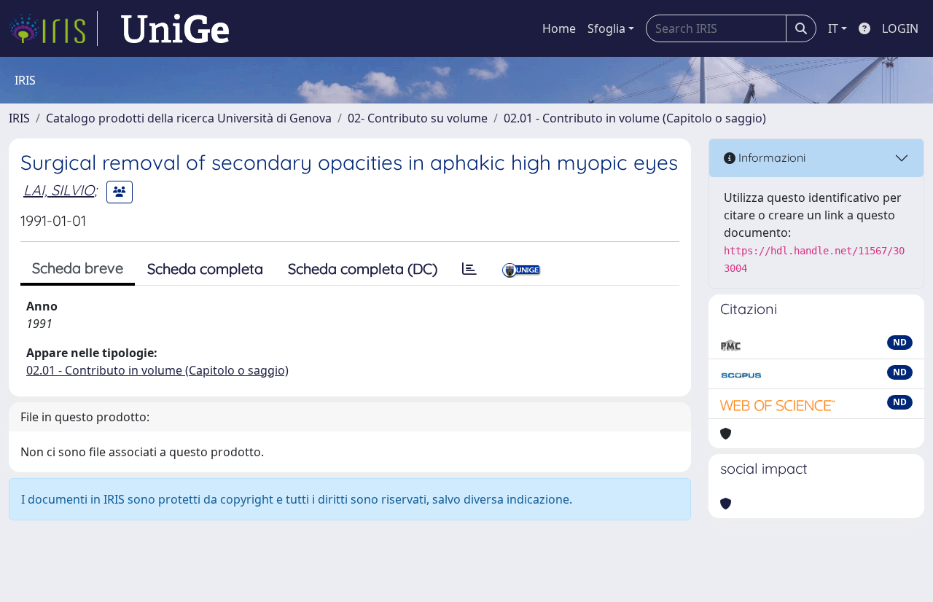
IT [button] (833, 28)
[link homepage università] (175, 28)
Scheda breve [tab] (77, 268)
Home (559, 28)
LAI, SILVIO (58, 190)
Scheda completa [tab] (205, 268)
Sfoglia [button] (606, 28)
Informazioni (770, 157)
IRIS (19, 118)
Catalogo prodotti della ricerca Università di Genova (189, 118)
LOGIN (900, 28)
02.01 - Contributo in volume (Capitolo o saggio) (635, 118)
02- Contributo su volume (418, 118)
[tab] (469, 269)
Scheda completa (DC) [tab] (362, 268)
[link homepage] (53, 28)
